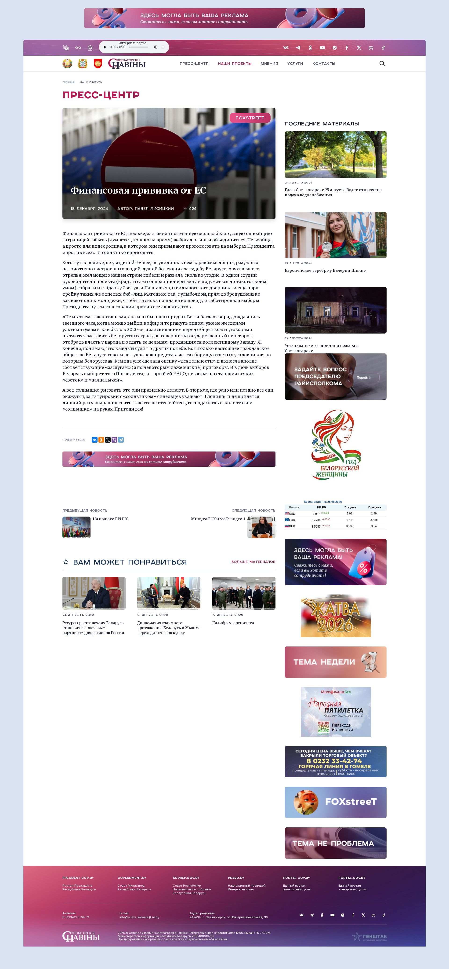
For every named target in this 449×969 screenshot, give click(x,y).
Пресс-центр (194, 63)
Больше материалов (253, 562)
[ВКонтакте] (95, 440)
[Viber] (114, 440)
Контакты (324, 63)
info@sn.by (127, 917)
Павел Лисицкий (154, 208)
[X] (108, 440)
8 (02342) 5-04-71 (75, 917)
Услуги (295, 63)
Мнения (269, 63)
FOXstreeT (250, 118)
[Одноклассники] (101, 440)
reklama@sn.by (148, 917)
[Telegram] (121, 440)
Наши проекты (234, 63)
